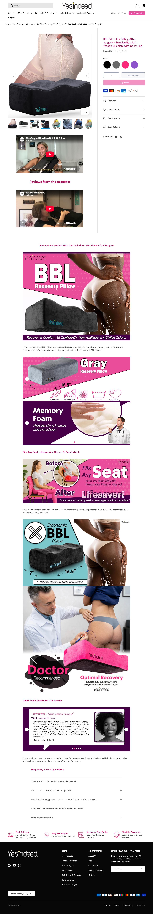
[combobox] (30, 5)
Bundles (11, 18)
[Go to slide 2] (75, 398)
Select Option (133, 75)
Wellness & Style (84, 13)
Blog (124, 13)
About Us (115, 13)
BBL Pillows (67, 870)
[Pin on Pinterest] (121, 136)
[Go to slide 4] (79, 398)
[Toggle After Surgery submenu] (31, 13)
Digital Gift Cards (96, 870)
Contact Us (93, 865)
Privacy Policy (128, 905)
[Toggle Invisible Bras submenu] (73, 13)
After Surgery (24, 13)
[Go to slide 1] (73, 398)
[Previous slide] (27, 379)
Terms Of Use (140, 905)
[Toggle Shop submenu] (14, 13)
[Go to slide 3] (77, 398)
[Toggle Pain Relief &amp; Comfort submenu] (55, 13)
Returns (116, 905)
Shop (10, 13)
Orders (91, 875)
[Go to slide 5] (80, 442)
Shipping (107, 905)
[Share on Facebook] (116, 136)
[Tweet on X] (111, 136)
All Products (67, 856)
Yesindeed (16, 905)
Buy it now (124, 83)
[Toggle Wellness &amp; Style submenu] (93, 13)
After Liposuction (69, 860)
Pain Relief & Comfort (44, 13)
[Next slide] (126, 379)
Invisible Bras (65, 13)
